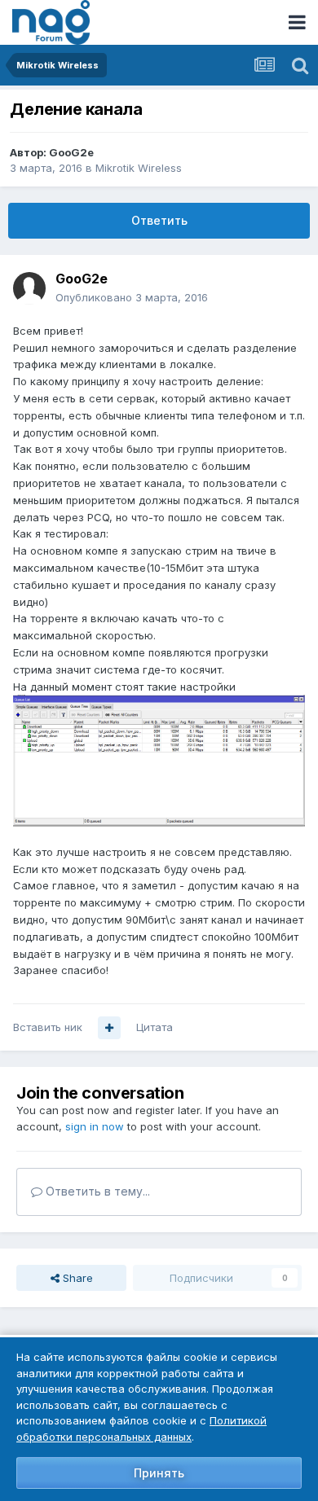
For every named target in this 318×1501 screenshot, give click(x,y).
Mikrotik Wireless (138, 167)
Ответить (159, 220)
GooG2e (71, 152)
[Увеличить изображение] (159, 759)
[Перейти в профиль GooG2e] (29, 288)
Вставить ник (47, 1027)
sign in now (94, 1126)
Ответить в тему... (96, 1191)
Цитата (154, 1027)
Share (76, 1277)
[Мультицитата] (109, 1027)
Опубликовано (131, 297)
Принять (159, 1473)
